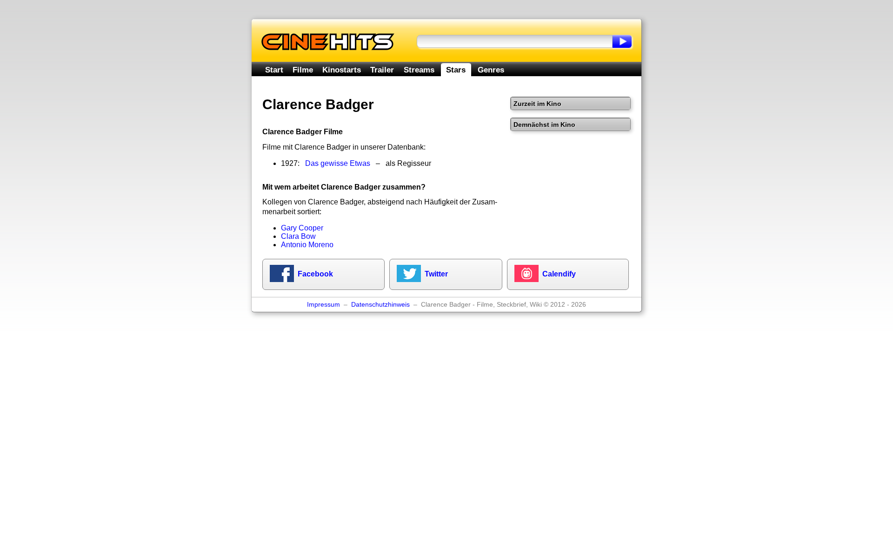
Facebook (315, 274)
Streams (419, 69)
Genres (491, 69)
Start (274, 69)
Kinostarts (341, 69)
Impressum (323, 304)
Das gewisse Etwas (337, 163)
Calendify (559, 274)
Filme (303, 69)
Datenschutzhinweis (380, 304)
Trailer (382, 69)
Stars (456, 69)
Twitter (436, 274)
